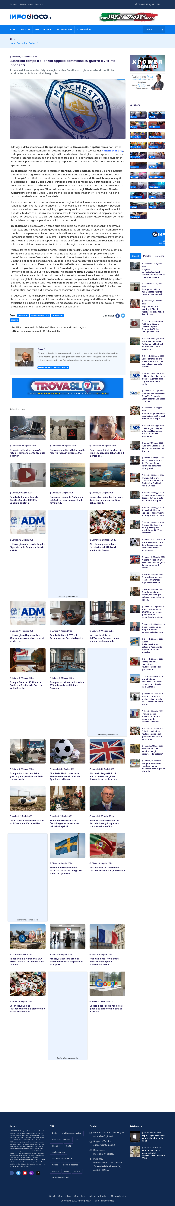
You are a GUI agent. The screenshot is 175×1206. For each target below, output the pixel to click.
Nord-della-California (61, 1139)
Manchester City (112, 150)
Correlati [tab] (159, 256)
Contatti (39, 4)
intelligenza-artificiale (71, 1133)
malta (68, 1146)
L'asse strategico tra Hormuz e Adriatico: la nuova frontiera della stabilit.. (106, 500)
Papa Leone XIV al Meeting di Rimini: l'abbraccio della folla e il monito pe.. (107, 453)
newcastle (57, 315)
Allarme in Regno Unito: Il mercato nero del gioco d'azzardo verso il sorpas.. (104, 776)
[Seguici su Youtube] (25, 1173)
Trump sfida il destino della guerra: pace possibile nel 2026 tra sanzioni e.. (26, 776)
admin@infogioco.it (103, 1136)
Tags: (12, 315)
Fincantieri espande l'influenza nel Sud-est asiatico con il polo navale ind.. (66, 500)
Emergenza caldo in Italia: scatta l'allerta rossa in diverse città (152, 292)
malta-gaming (58, 1152)
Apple (54, 1133)
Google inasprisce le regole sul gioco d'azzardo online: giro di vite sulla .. (106, 1009)
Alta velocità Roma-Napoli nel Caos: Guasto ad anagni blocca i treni (153, 513)
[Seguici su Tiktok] (38, 1173)
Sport (24, 29)
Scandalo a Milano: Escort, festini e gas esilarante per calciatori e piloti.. (64, 823)
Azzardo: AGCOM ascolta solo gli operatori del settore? (152, 751)
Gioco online (42, 29)
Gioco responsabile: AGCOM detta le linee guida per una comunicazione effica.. (104, 823)
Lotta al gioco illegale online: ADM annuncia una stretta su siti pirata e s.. (27, 638)
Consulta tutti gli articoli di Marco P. (53, 367)
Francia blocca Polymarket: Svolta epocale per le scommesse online (104, 961)
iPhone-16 (56, 1146)
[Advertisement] (67, 553)
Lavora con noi (26, 4)
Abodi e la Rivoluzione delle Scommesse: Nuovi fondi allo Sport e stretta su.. (65, 776)
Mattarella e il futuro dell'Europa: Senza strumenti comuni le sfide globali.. (105, 638)
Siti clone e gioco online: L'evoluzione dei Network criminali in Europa (103, 547)
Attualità (82, 29)
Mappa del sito (118, 1196)
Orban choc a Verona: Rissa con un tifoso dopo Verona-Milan (152, 580)
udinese (55, 1171)
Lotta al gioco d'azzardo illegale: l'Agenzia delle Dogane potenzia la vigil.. (27, 547)
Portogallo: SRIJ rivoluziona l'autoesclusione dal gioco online (151, 666)
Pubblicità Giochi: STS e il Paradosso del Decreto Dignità (153, 448)
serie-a (77, 1171)
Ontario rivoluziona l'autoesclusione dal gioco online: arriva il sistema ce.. (27, 1009)
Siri (76, 1139)
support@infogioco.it (104, 1145)
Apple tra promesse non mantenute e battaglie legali (153, 1138)
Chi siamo (14, 4)
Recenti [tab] (135, 256)
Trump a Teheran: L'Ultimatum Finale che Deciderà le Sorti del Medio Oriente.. (26, 685)
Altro (32, 43)
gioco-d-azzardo (70, 1165)
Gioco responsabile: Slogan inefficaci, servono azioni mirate (152, 629)
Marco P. (68, 327)
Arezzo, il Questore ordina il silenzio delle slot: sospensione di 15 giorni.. (66, 961)
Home (12, 29)
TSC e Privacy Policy (103, 1200)
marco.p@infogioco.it (104, 1154)
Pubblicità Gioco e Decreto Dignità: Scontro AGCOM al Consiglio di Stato (24, 500)
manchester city (40, 315)
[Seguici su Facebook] (12, 1173)
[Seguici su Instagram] (31, 1173)
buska (66, 1171)
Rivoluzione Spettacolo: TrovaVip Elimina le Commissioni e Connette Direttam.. (153, 398)
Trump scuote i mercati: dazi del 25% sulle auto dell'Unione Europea (67, 685)
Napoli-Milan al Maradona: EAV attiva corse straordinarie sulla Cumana (27, 961)
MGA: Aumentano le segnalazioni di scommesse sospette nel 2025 (153, 1154)
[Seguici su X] (18, 1173)
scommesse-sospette (62, 1158)
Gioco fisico (63, 29)
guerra (14, 320)
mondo (55, 1165)
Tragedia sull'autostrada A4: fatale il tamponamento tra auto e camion (27, 453)
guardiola (23, 315)
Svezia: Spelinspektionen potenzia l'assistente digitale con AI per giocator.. (66, 870)
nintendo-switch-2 (60, 1177)
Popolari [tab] (147, 256)
